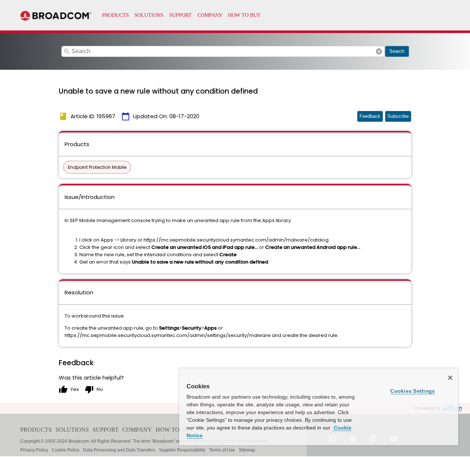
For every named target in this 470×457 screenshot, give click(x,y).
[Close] (450, 378)
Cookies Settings (412, 391)
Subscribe (398, 116)
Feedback (369, 116)
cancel (379, 51)
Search (396, 51)
